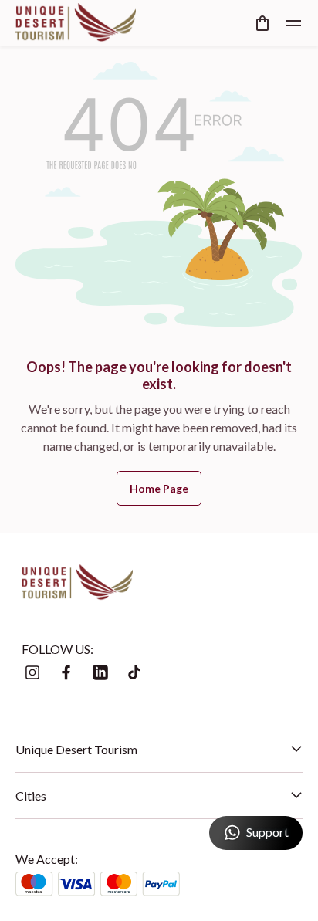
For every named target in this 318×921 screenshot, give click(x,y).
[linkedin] (100, 672)
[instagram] (32, 672)
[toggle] (293, 23)
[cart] (262, 23)
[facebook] (66, 672)
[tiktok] (134, 672)
